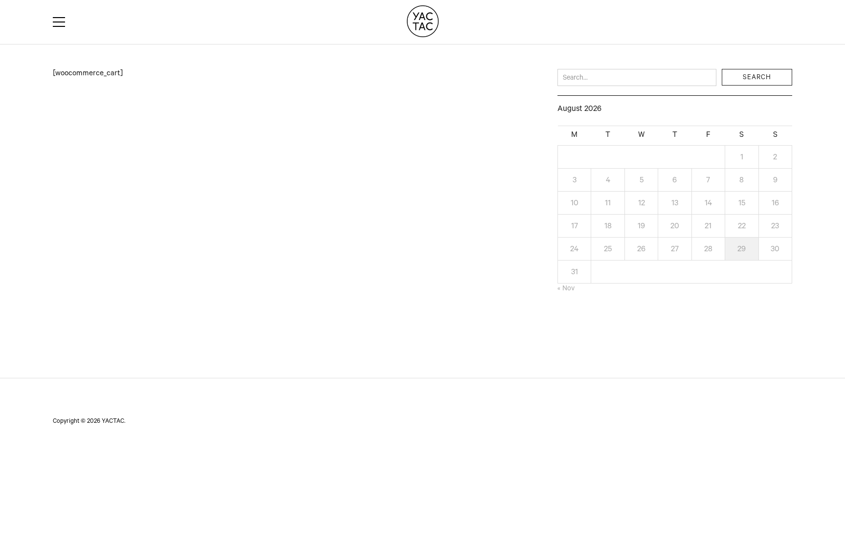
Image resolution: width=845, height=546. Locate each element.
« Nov (566, 289)
